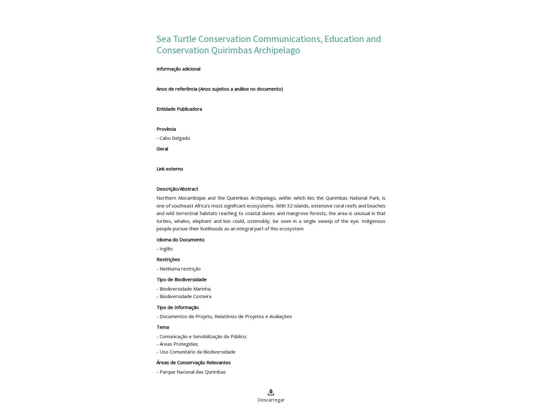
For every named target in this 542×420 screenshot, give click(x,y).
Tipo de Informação (178, 307)
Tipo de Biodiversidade (182, 279)
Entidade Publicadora (179, 109)
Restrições (168, 259)
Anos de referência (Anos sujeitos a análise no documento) (220, 89)
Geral (162, 148)
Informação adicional (178, 69)
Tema (163, 327)
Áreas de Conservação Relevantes (194, 362)
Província (166, 129)
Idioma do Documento (181, 239)
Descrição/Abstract (177, 189)
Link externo (170, 168)
